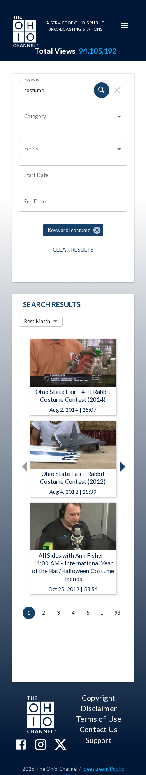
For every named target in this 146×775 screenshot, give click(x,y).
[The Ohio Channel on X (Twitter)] (60, 745)
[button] (73, 230)
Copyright (98, 698)
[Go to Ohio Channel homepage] (25, 32)
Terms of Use (98, 719)
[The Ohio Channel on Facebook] (21, 745)
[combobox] (67, 116)
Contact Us (98, 729)
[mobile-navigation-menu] (124, 25)
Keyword (32, 79)
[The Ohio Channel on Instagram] (40, 745)
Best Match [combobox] (37, 321)
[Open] (119, 116)
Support (99, 740)
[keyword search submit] (101, 90)
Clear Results (73, 249)
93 (117, 613)
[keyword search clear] (117, 90)
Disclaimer (99, 708)
